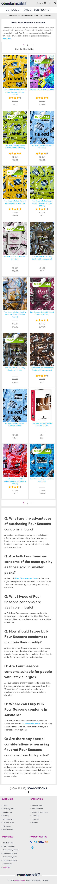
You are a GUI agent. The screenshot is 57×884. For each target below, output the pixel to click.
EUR (39, 3)
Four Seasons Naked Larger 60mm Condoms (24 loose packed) (42, 203)
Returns (35, 823)
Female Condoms (10, 860)
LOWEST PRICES (14, 16)
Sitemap (6, 816)
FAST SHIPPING (46, 16)
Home (5, 805)
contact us (7, 39)
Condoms (13, 9)
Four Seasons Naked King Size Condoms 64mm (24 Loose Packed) (15, 314)
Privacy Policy (8, 823)
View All (6, 867)
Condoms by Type (10, 853)
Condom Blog (37, 805)
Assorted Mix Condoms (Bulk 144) (42, 90)
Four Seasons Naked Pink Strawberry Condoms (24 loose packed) (15, 481)
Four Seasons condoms (26, 578)
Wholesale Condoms (40, 812)
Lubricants (42, 9)
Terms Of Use (8, 819)
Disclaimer (7, 826)
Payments (35, 819)
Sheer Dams (8, 864)
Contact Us (7, 812)
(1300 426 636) (18, 788)
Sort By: (18, 49)
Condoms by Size (10, 857)
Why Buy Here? (9, 809)
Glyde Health (8, 843)
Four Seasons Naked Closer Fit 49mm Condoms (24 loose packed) (15, 92)
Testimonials (8, 830)
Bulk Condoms (37, 809)
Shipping (35, 816)
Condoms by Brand (10, 850)
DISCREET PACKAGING (29, 16)
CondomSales (19, 880)
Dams (27, 9)
